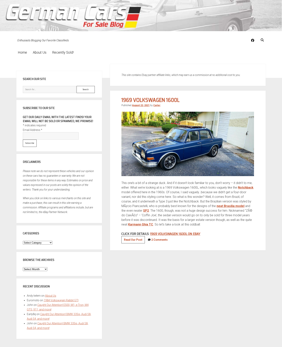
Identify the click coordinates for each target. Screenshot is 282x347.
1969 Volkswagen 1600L (150, 100)
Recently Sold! (63, 52)
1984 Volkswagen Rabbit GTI (61, 300)
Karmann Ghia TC (140, 224)
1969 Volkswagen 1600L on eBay (175, 233)
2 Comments (159, 239)
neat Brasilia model (230, 206)
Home (22, 52)
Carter (156, 105)
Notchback (245, 187)
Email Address (32, 129)
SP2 (146, 210)
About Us (39, 52)
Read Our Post (134, 240)
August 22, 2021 (141, 105)
